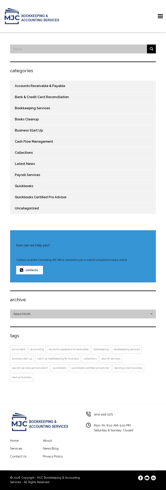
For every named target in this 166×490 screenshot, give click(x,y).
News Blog (51, 448)
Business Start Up (29, 130)
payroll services (110, 358)
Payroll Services (27, 175)
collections (90, 358)
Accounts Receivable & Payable (40, 86)
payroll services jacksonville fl (30, 367)
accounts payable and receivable (68, 349)
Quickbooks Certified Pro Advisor (41, 197)
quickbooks (59, 367)
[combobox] (83, 314)
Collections (24, 153)
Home (14, 440)
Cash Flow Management (34, 141)
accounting (37, 349)
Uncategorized (27, 208)
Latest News (25, 164)
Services (16, 448)
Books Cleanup (27, 119)
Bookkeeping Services (32, 108)
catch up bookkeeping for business (58, 358)
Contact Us (18, 456)
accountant (19, 349)
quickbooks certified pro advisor (90, 367)
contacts (32, 270)
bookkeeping (101, 349)
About (47, 440)
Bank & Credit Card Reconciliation (42, 97)
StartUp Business (22, 377)
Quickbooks (24, 186)
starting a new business (128, 367)
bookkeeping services (127, 349)
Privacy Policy (53, 456)
